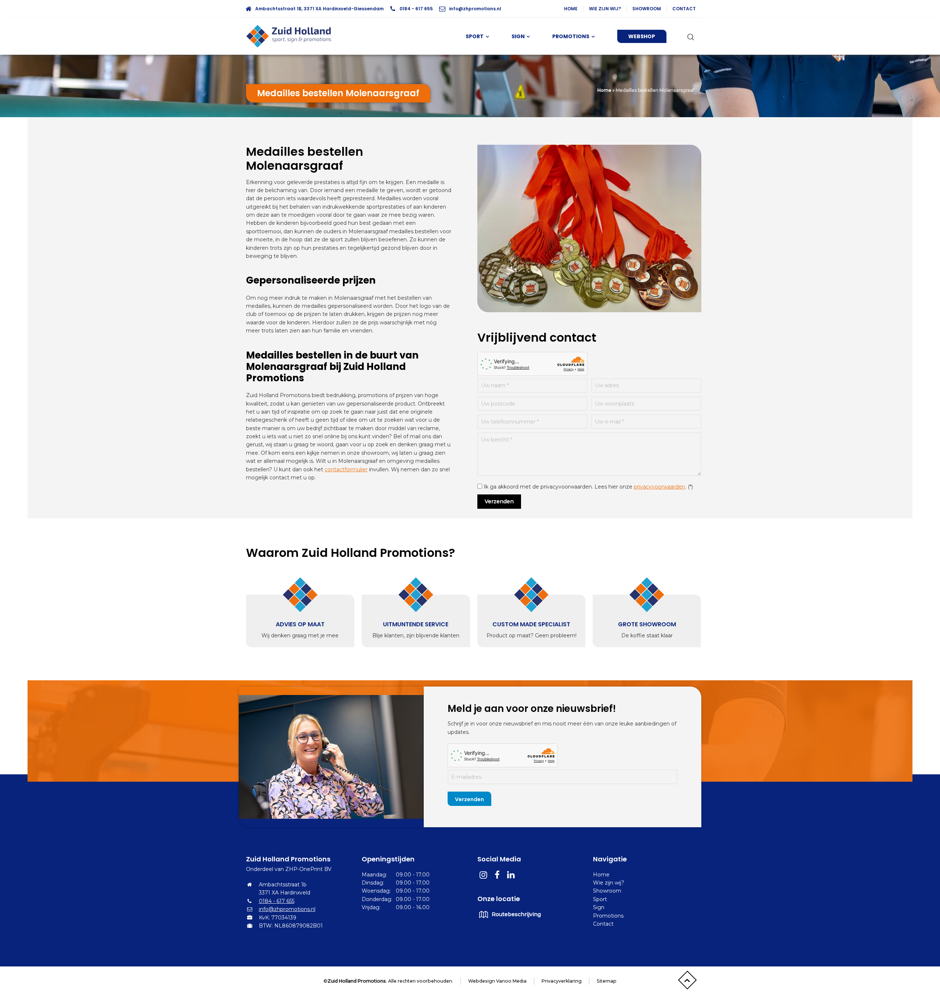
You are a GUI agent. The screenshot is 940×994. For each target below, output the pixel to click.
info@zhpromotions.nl (475, 9)
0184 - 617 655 (416, 9)
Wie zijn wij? (605, 9)
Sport (600, 899)
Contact (684, 9)
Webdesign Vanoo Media (497, 981)
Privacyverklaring (562, 981)
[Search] (689, 36)
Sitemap (607, 981)
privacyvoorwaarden (659, 486)
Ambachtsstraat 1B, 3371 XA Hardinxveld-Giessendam (319, 9)
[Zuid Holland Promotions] (292, 36)
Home (571, 9)
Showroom (646, 9)
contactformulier (346, 469)
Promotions (608, 915)
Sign (598, 907)
